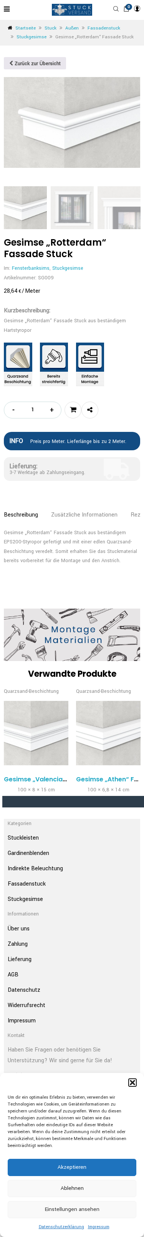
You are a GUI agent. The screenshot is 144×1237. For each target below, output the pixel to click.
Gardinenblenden (28, 853)
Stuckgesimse (31, 37)
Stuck (50, 28)
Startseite (25, 28)
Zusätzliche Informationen (84, 515)
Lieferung (19, 959)
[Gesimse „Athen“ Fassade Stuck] (108, 733)
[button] (132, 1082)
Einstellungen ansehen (72, 1209)
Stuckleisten (23, 838)
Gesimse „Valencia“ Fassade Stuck (58, 779)
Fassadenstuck (104, 28)
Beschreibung (21, 515)
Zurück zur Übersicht (37, 63)
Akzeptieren (72, 1167)
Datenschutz (24, 990)
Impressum (98, 1227)
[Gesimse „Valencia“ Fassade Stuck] (36, 733)
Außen (72, 28)
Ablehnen (72, 1188)
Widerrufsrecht (26, 1005)
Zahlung (18, 944)
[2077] (73, 410)
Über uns (19, 929)
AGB (13, 975)
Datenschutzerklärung (61, 1227)
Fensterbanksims (31, 268)
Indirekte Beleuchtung (35, 869)
